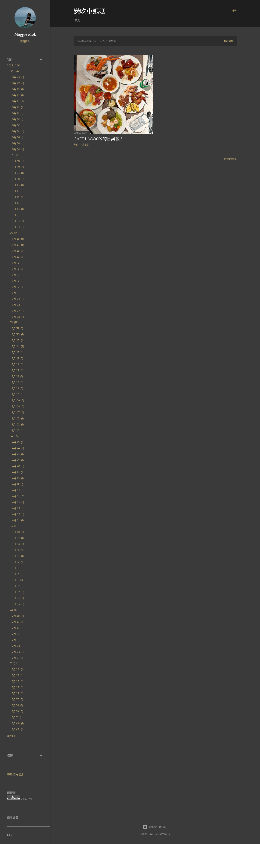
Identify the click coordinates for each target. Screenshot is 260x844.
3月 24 (17, 556)
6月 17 (17, 274)
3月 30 (17, 532)
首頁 (77, 20)
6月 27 (17, 244)
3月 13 (17, 574)
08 (14, 71)
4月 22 (17, 460)
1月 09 (17, 723)
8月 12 (17, 107)
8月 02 (18, 143)
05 (14, 322)
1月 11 (17, 717)
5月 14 (17, 382)
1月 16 (17, 705)
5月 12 (17, 388)
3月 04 (17, 604)
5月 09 (17, 400)
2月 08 (18, 645)
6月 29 (17, 238)
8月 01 (17, 149)
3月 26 (17, 550)
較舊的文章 (230, 158)
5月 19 (17, 364)
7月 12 (17, 203)
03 (14, 526)
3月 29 (17, 538)
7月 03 (17, 227)
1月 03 (17, 729)
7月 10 (17, 209)
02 (13, 609)
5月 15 (17, 376)
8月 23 (17, 77)
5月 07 (17, 412)
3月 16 (17, 568)
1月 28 (17, 669)
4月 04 (18, 508)
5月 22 (17, 352)
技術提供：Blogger (158, 826)
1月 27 (17, 675)
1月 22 (17, 693)
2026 (13, 65)
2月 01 (17, 657)
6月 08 (18, 304)
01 (13, 663)
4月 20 (17, 466)
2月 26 (17, 621)
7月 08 (18, 215)
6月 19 (17, 262)
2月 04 (17, 651)
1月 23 (17, 687)
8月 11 (17, 113)
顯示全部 (228, 41)
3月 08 (18, 586)
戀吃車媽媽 (89, 11)
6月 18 (17, 268)
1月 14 (17, 711)
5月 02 (17, 424)
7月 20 (17, 179)
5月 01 (17, 430)
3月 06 (17, 598)
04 (14, 436)
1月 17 (17, 699)
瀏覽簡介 (25, 41)
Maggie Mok (25, 34)
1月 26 (17, 681)
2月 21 (17, 627)
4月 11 (17, 484)
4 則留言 (84, 144)
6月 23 (17, 250)
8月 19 (17, 89)
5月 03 (17, 418)
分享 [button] (76, 144)
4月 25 (17, 442)
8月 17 (17, 95)
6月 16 (17, 280)
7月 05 (17, 221)
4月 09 (18, 490)
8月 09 (18, 119)
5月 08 (17, 406)
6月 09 (17, 298)
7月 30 (17, 161)
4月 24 (17, 448)
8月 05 (17, 131)
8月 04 (18, 137)
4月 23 (17, 454)
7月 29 (17, 167)
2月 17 (17, 633)
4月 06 (18, 496)
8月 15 (17, 101)
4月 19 (17, 472)
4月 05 (17, 502)
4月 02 (17, 514)
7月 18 (17, 185)
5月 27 (17, 340)
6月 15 (17, 286)
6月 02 (17, 316)
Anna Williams (162, 834)
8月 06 (18, 125)
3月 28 (17, 544)
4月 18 (17, 478)
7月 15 (17, 191)
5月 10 (17, 394)
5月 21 (17, 358)
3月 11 (17, 580)
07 (14, 155)
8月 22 (17, 83)
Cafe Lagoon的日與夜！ (99, 139)
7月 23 (17, 173)
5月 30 (17, 334)
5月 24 (17, 346)
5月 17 (17, 370)
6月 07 (17, 310)
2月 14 (17, 639)
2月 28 (17, 615)
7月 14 (17, 197)
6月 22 (17, 256)
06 (14, 232)
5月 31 (17, 328)
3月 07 (17, 592)
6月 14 (17, 292)
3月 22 (17, 562)
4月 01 (17, 520)
